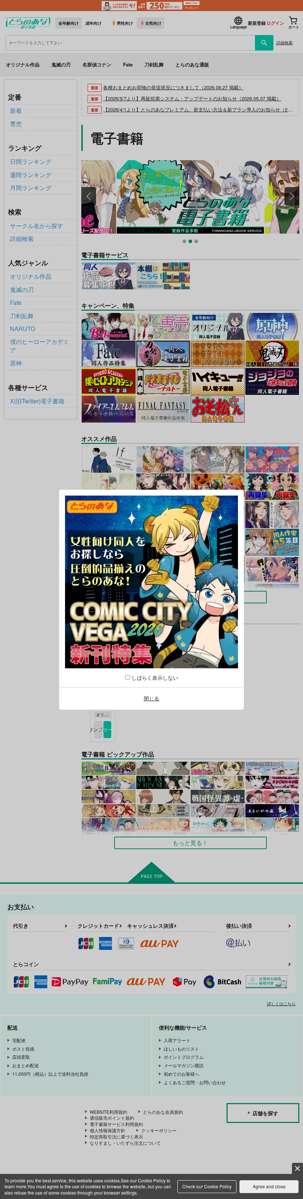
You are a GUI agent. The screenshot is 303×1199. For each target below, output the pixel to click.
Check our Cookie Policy (207, 1186)
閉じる (151, 698)
